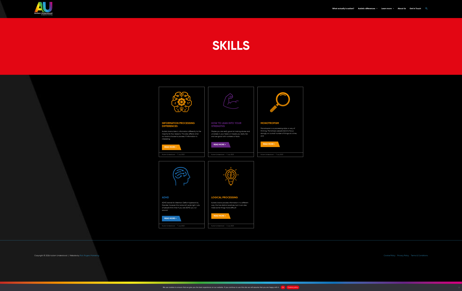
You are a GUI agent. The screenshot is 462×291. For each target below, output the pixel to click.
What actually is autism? (343, 9)
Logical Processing (224, 197)
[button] (376, 8)
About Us (402, 9)
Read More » (170, 147)
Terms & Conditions (419, 256)
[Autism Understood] (43, 9)
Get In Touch (415, 9)
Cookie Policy (389, 256)
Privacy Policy (403, 256)
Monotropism (270, 123)
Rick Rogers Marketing (89, 256)
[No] (459, 287)
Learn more (386, 9)
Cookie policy (293, 287)
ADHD (165, 197)
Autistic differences (366, 9)
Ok (283, 287)
